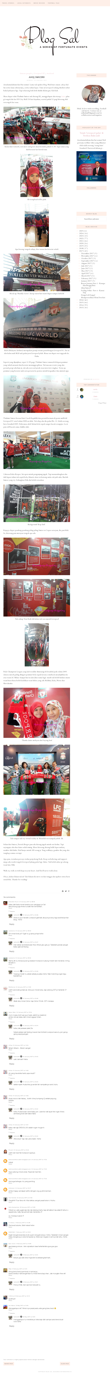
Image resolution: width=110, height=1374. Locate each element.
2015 (81, 302)
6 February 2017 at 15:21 (30, 1282)
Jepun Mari (12, 1012)
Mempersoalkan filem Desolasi (93, 297)
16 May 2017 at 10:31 (29, 1317)
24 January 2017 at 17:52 (39, 1159)
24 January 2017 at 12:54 (24, 1012)
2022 (81, 238)
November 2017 (87, 256)
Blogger (96, 379)
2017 (81, 251)
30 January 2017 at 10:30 (27, 1207)
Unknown (12, 1188)
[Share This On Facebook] (63, 891)
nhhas (10, 1045)
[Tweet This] (66, 891)
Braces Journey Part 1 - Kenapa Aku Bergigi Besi (93, 284)
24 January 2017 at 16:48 (30, 915)
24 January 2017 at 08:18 (27, 901)
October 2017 (87, 258)
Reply (10, 908)
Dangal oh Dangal (88, 295)
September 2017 (88, 261)
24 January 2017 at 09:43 (23, 931)
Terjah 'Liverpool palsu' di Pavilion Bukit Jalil (91, 134)
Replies (12, 911)
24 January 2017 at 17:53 (39, 1178)
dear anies (12, 1243)
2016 (81, 300)
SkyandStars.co (66, 1371)
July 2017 (85, 266)
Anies (63, 96)
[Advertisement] (91, 326)
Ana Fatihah (12, 1197)
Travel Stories (8, 3)
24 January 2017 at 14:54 (20, 1045)
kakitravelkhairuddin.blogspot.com (20, 1159)
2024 (81, 233)
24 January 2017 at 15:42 (21, 1150)
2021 (81, 241)
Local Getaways (24, 3)
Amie (95, 396)
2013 (81, 307)
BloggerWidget (102, 403)
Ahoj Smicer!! (86, 288)
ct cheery (11, 1222)
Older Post (65, 1363)
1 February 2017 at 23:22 (23, 1232)
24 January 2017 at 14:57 (20, 1124)
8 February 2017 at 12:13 (22, 1296)
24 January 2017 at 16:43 (30, 1056)
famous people (26, 73)
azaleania (12, 931)
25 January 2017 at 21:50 (24, 1197)
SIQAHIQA (12, 1232)
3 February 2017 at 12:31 (19, 1269)
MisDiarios (12, 987)
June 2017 (85, 268)
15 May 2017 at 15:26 (22, 1305)
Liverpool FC (39, 73)
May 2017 (85, 271)
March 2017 (86, 276)
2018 (81, 248)
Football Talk (53, 3)
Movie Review (39, 3)
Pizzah (11, 1150)
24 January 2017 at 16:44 (30, 1025)
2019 (81, 246)
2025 (81, 231)
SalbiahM (17, 915)
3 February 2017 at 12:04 (30, 1255)
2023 (81, 236)
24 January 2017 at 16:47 (30, 942)
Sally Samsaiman (14, 1207)
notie (95, 389)
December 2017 (87, 253)
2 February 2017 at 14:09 (23, 1243)
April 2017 (85, 273)
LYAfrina (11, 1296)
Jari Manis (12, 1305)
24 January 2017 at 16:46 (30, 971)
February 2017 (87, 278)
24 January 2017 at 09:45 (23, 958)
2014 (81, 305)
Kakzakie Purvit (14, 901)
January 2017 (86, 281)
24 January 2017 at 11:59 (23, 987)
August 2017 (86, 263)
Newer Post (9, 1363)
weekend (50, 73)
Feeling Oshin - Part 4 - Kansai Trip (92, 291)
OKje (10, 1269)
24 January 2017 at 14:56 (20, 1070)
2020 (81, 243)
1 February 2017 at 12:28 (22, 1222)
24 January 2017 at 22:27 (23, 1188)
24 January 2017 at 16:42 (30, 1109)
